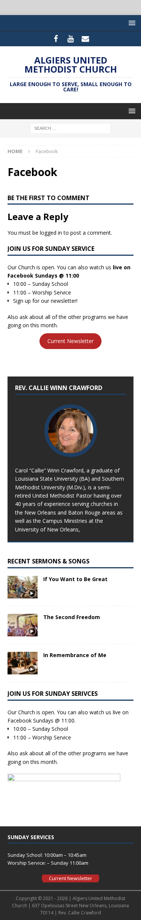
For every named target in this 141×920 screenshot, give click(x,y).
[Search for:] (70, 128)
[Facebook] (55, 38)
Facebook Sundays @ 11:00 (43, 275)
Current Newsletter (70, 341)
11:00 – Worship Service (42, 292)
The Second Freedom (71, 617)
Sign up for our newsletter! (45, 300)
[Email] (85, 38)
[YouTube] (70, 38)
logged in (51, 232)
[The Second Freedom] (23, 625)
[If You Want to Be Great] (23, 587)
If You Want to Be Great (75, 579)
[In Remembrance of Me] (23, 663)
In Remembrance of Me (74, 655)
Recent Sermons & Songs (48, 561)
